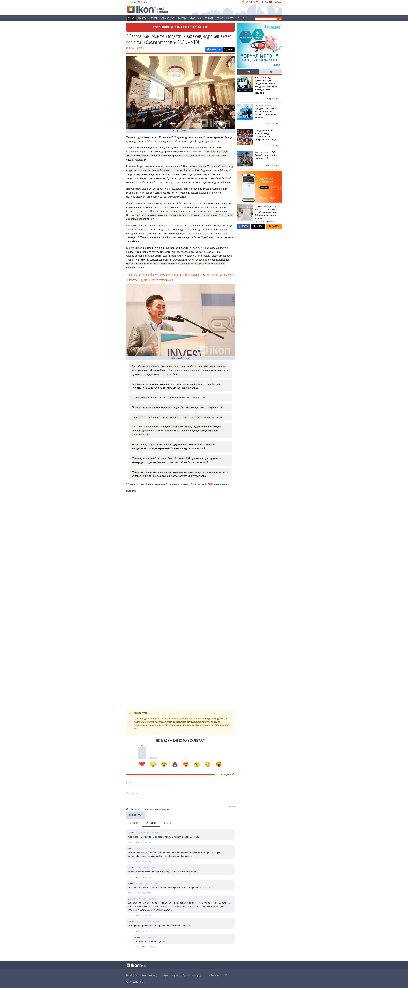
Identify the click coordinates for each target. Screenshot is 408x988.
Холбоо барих (214, 975)
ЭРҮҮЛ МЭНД (195, 18)
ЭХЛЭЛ (131, 18)
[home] (147, 9)
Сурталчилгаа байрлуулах (193, 975)
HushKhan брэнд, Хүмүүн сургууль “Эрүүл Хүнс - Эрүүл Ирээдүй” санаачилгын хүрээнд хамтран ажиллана (266, 85)
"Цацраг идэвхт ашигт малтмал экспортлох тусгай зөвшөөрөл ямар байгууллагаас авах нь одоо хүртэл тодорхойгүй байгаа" (266, 213)
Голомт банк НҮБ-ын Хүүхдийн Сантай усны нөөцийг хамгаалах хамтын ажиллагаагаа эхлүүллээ (266, 111)
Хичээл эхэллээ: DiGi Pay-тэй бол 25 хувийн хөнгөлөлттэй (266, 155)
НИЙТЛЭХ (135, 815)
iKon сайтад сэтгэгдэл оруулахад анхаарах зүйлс (148, 808)
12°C (255, 1)
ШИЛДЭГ (230, 18)
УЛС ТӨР (153, 18)
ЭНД (210, 484)
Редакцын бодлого (170, 975)
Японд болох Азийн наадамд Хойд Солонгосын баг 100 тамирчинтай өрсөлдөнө (266, 135)
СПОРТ (219, 18)
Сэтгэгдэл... (133, 793)
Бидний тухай (131, 975)
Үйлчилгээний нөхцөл (150, 975)
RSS (225, 975)
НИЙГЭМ (181, 18)
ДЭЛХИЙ (209, 18)
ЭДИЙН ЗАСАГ (167, 18)
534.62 (278, 1)
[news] (245, 88)
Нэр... (129, 783)
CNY (266, 1)
